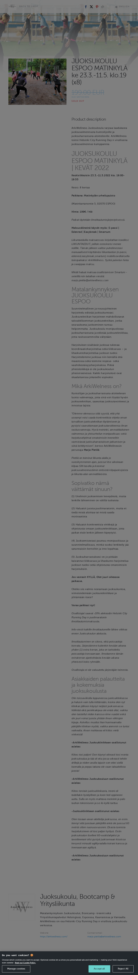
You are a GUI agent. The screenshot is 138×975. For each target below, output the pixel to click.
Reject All (123, 968)
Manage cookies (16, 968)
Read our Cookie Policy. (25, 963)
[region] (69, 963)
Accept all (99, 968)
